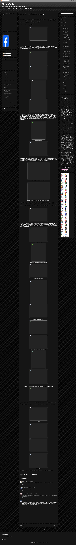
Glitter (72, 123)
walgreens (62, 162)
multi (67, 139)
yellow (66, 163)
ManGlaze (62, 135)
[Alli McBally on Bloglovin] (64, 170)
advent (62, 98)
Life (67, 132)
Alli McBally (8, 4)
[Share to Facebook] (35, 474)
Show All (15, 105)
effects (62, 118)
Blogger (47, 542)
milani (65, 138)
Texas (68, 159)
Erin (23, 481)
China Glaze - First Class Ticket (66, 67)
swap (70, 157)
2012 (63, 23)
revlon (71, 149)
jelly (67, 129)
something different (64, 154)
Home (4, 8)
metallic (68, 137)
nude (72, 144)
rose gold (65, 150)
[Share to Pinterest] (36, 474)
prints (61, 148)
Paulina (23, 487)
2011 (63, 25)
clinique (62, 111)
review (68, 149)
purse (61, 149)
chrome (71, 110)
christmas (63, 109)
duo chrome (68, 116)
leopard (72, 131)
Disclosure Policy (28, 8)
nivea (69, 144)
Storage (62, 157)
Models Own (63, 139)
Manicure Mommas (7, 99)
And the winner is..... (66, 46)
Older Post (55, 525)
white (71, 162)
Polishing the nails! (7, 84)
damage (62, 115)
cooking (71, 112)
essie (71, 118)
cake (66, 106)
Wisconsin (62, 163)
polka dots (70, 147)
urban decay (65, 161)
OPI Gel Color (67, 145)
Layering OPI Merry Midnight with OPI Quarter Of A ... (66, 40)
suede (66, 157)
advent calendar (70, 98)
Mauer (66, 136)
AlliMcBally (4, 34)
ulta (61, 161)
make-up (71, 134)
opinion (71, 145)
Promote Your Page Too (6, 47)
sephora (68, 151)
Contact (9, 8)
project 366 (65, 148)
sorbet (68, 155)
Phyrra (5, 73)
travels (27, 475)
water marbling (67, 162)
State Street (71, 156)
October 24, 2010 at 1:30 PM (32, 493)
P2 (68, 146)
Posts (5, 53)
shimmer (67, 152)
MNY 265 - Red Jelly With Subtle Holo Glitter (66, 69)
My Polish (15, 8)
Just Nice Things (7, 90)
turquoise (70, 160)
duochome (62, 117)
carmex (62, 107)
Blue (72, 103)
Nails (65, 143)
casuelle (66, 107)
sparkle (63, 156)
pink (66, 147)
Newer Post (22, 525)
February (65, 91)
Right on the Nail (7, 96)
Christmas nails (70, 109)
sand (61, 151)
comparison (67, 112)
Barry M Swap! (65, 34)
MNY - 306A (65, 42)
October (64, 31)
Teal (65, 159)
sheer (71, 151)
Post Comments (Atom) (41, 529)
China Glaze (68, 108)
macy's (71, 133)
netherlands (62, 144)
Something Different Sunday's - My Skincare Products (66, 64)
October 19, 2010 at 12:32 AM (30, 487)
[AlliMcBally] (6, 46)
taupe (62, 159)
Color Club (70, 111)
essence (66, 118)
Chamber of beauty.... (8, 93)
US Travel (70, 161)
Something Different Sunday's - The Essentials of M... (66, 60)
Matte (62, 136)
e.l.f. (71, 117)
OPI (62, 145)
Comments (6, 55)
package (72, 146)
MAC (68, 133)
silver (72, 152)
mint (68, 138)
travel (61, 160)
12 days (62, 97)
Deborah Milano (67, 115)
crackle (69, 113)
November (65, 29)
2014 (63, 20)
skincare (71, 153)
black (69, 103)
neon (71, 143)
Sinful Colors (65, 153)
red (64, 149)
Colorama (62, 112)
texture (71, 159)
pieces (63, 147)
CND (66, 111)
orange (62, 146)
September (65, 80)
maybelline (64, 137)
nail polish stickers (67, 142)
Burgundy (62, 106)
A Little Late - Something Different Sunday (67, 49)
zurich (62, 164)
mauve (69, 136)
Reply (23, 484)
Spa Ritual (72, 155)
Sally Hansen (70, 150)
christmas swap (65, 110)
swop (68, 158)
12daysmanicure (69, 97)
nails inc (68, 143)
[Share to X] (34, 474)
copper (62, 113)
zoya (71, 163)
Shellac (62, 152)
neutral (66, 144)
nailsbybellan (24, 493)
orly (66, 146)
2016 (63, 19)
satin (64, 151)
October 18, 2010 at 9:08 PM (28, 481)
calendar (69, 106)
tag (71, 158)
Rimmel (62, 150)
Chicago (62, 108)
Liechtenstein (64, 132)
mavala (72, 136)
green (66, 127)
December (65, 28)
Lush (65, 133)
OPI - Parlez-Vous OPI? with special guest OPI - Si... (66, 36)
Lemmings (21, 8)
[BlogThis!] (33, 474)
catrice (70, 107)
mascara (71, 135)
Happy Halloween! (66, 32)
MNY (71, 138)
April (64, 88)
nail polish (70, 140)
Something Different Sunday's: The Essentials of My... (66, 57)
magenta (62, 134)
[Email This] (32, 474)
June (64, 85)
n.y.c (70, 139)
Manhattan (67, 135)
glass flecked (67, 123)
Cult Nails (70, 114)
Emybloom (6, 87)
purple (70, 148)
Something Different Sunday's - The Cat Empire (66, 75)
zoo (68, 163)
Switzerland (24, 475)
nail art (65, 140)
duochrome (67, 117)
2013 (63, 22)
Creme (65, 114)
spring (67, 156)
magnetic (66, 134)
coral (65, 113)
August (64, 82)
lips (69, 132)
